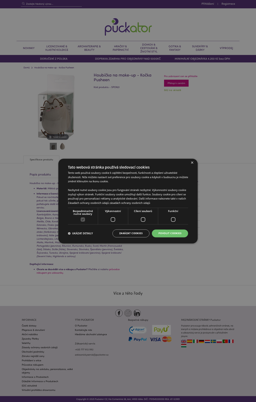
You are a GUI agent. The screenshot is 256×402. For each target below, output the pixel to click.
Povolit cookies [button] (169, 233)
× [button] (192, 162)
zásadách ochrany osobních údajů (130, 203)
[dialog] (128, 201)
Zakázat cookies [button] (131, 233)
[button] (80, 233)
